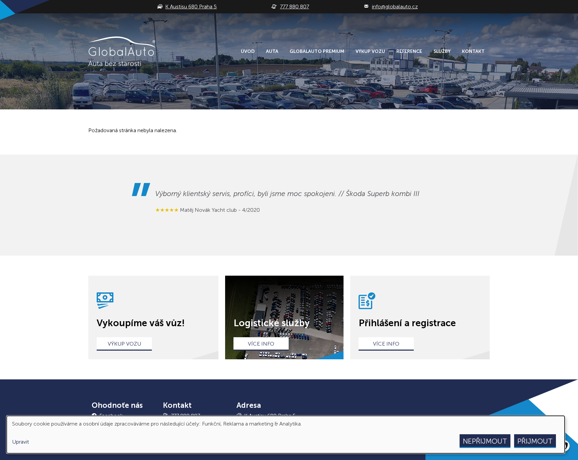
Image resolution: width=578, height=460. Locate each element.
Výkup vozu (370, 51)
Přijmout (535, 441)
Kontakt (473, 51)
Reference (409, 51)
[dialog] (286, 434)
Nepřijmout (485, 441)
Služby (442, 51)
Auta (272, 51)
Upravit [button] (20, 442)
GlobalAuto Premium (317, 51)
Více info (261, 344)
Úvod (248, 51)
